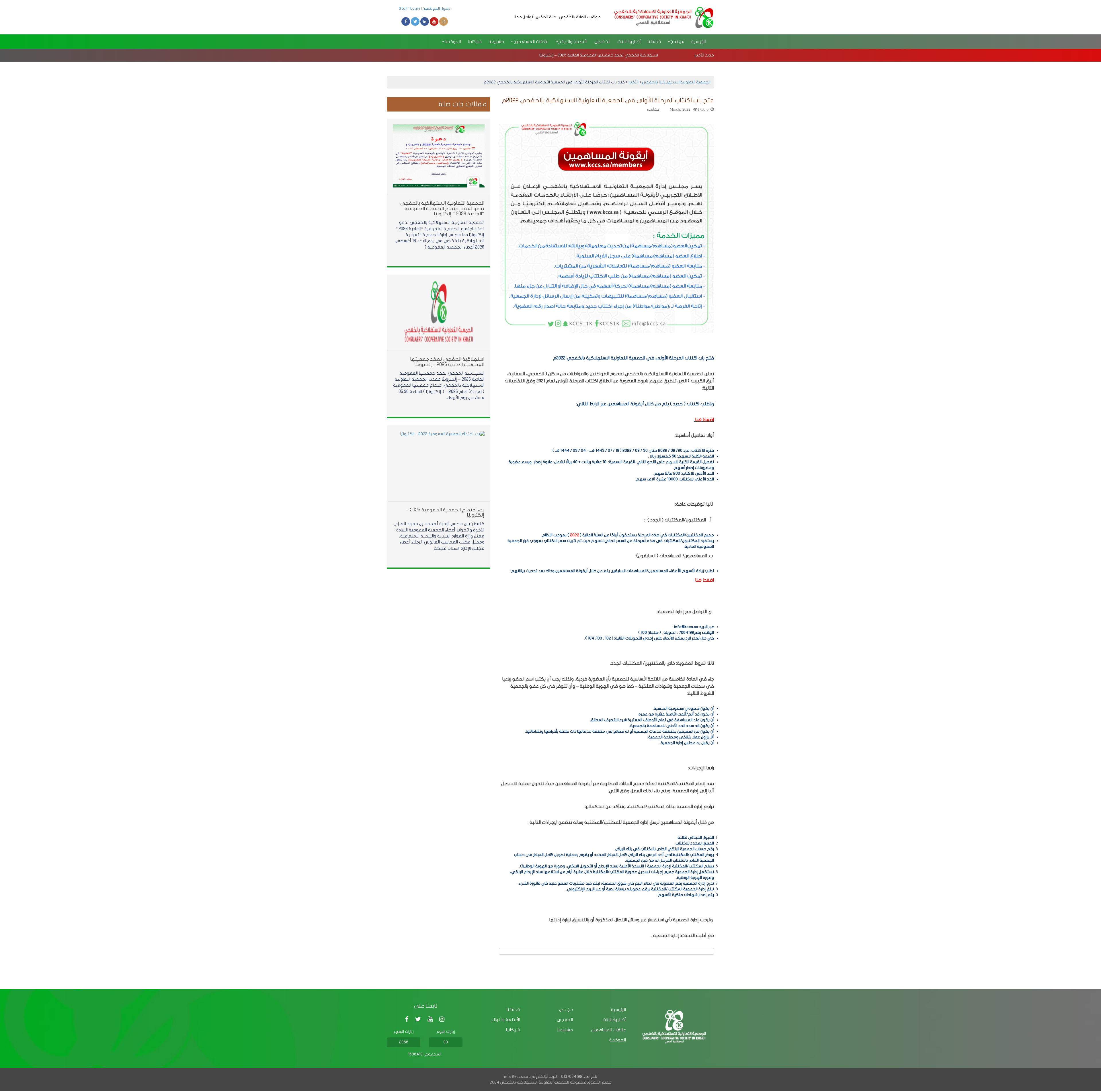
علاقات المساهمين (608, 1030)
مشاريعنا (496, 41)
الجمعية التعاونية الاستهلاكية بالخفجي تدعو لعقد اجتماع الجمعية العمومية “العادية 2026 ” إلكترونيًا (442, 208)
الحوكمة (617, 1040)
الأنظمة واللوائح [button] (572, 41)
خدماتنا (654, 41)
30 (445, 1042)
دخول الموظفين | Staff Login (424, 8)
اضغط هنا (704, 580)
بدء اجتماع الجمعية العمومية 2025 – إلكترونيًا (445, 512)
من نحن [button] (677, 41)
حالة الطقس (546, 17)
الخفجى (602, 41)
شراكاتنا (475, 41)
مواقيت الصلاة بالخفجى (580, 17)
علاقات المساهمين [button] (531, 41)
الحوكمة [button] (452, 41)
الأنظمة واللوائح (505, 1019)
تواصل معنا (523, 17)
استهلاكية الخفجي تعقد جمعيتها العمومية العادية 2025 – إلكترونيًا (598, 55)
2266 (403, 1042)
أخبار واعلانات (629, 41)
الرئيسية (698, 41)
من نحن (566, 1009)
